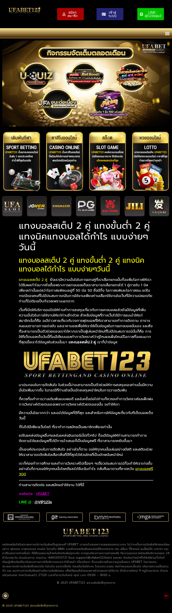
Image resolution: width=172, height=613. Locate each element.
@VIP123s (43, 502)
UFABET (42, 493)
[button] (167, 33)
